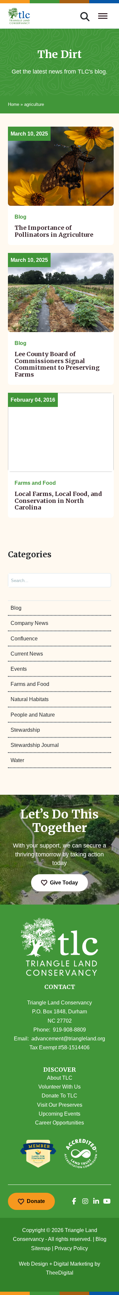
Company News (29, 623)
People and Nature (33, 715)
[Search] (100, 580)
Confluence (24, 638)
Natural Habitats (30, 699)
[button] (59, 1069)
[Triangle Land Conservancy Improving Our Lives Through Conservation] (19, 15)
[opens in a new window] (74, 1201)
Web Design (33, 1264)
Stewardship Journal (35, 745)
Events (19, 669)
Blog (16, 608)
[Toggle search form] (85, 15)
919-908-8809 (69, 1030)
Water (17, 760)
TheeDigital (59, 1273)
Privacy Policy (71, 1248)
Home (13, 104)
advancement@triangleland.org (68, 1038)
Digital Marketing (73, 1264)
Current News (27, 654)
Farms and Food (30, 684)
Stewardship (25, 730)
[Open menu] (103, 15)
